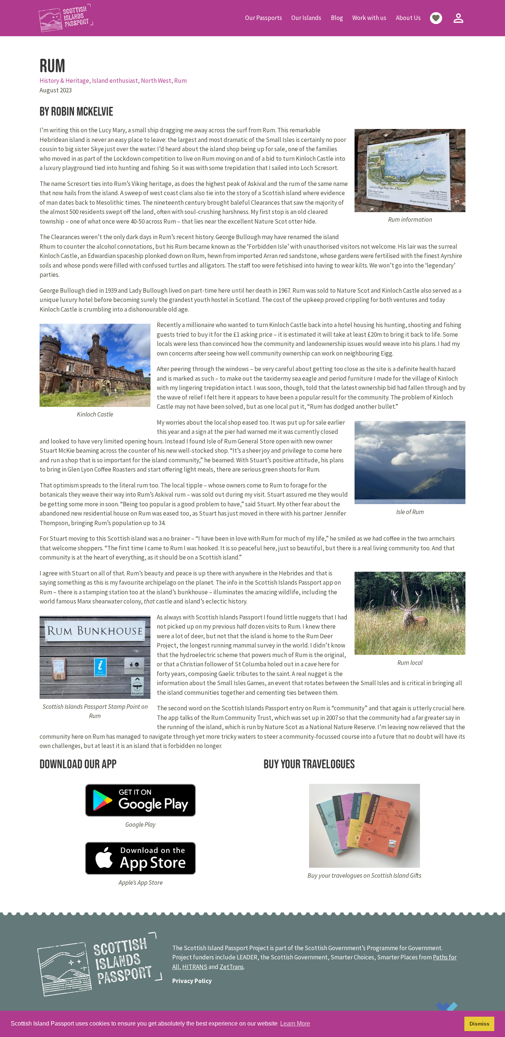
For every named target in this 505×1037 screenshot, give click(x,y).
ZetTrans (232, 967)
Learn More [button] (295, 1023)
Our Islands (306, 18)
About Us (408, 18)
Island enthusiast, (116, 80)
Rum (180, 80)
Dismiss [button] (479, 1024)
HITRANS (194, 967)
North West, (157, 80)
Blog (337, 18)
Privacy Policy (192, 981)
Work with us (369, 18)
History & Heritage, (66, 80)
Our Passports (263, 18)
